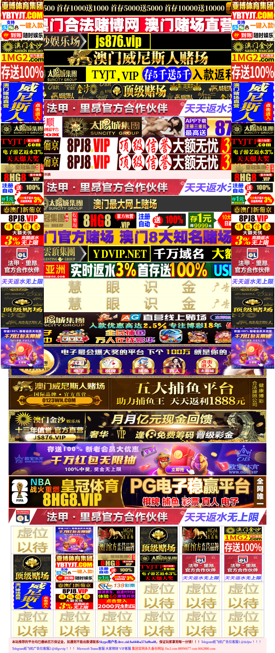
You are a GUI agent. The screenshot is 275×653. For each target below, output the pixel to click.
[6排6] (243, 623)
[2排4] (159, 539)
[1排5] (74, 567)
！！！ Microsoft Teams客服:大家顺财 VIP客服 (98, 649)
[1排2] (159, 567)
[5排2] (74, 595)
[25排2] (201, 595)
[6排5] (201, 623)
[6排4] (159, 623)
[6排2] (74, 623)
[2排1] (32, 539)
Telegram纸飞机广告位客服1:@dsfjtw (226, 642)
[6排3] (116, 623)
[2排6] (243, 539)
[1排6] (116, 567)
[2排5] (201, 539)
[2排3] (116, 539)
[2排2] (74, 539)
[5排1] (32, 595)
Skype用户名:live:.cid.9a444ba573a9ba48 (127, 642)
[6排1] (32, 623)
